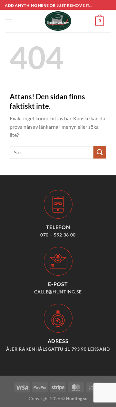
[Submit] (99, 152)
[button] (9, 21)
